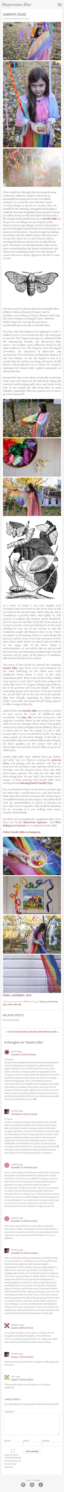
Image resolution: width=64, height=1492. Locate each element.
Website (45, 1440)
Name (7, 1440)
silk (19, 1004)
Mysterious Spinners (35, 822)
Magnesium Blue (16, 4)
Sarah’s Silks (50, 218)
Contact (36, 1480)
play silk (26, 717)
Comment (9, 1411)
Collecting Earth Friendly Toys (35, 783)
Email (26, 1440)
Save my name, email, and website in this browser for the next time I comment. (12, 1460)
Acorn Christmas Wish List (17, 1031)
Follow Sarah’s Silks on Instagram (21, 832)
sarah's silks (12, 1004)
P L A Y (26, 1001)
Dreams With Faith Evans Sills (44, 1031)
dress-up (43, 1001)
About (28, 1480)
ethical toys (53, 1001)
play (5, 1004)
